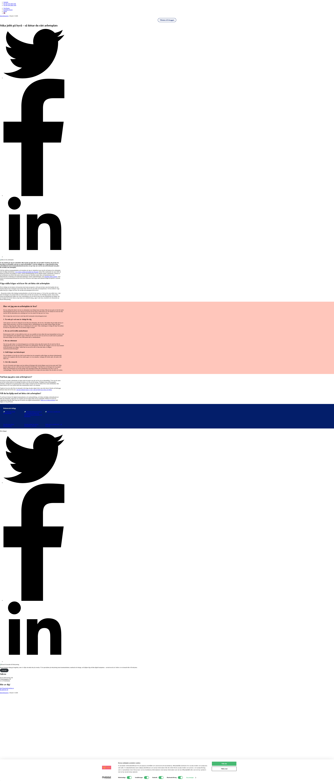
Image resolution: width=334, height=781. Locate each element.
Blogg (5, 11)
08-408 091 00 (4, 690)
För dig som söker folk (9, 3)
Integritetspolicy (4, 16)
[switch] (146, 777)
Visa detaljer (190, 777)
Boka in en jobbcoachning (48, 400)
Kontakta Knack (8, 10)
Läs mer (4, 670)
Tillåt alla (224, 763)
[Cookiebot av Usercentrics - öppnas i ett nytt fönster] (106, 777)
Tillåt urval (224, 769)
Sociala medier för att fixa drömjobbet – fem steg (31, 425)
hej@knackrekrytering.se (7, 688)
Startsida (5, 2)
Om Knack (6, 8)
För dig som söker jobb (9, 5)
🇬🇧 (4, 13)
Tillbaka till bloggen (167, 20)
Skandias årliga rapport (50, 276)
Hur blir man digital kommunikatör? (8, 425)
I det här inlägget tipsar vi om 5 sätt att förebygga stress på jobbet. (34, 389)
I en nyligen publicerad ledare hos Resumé (27, 272)
